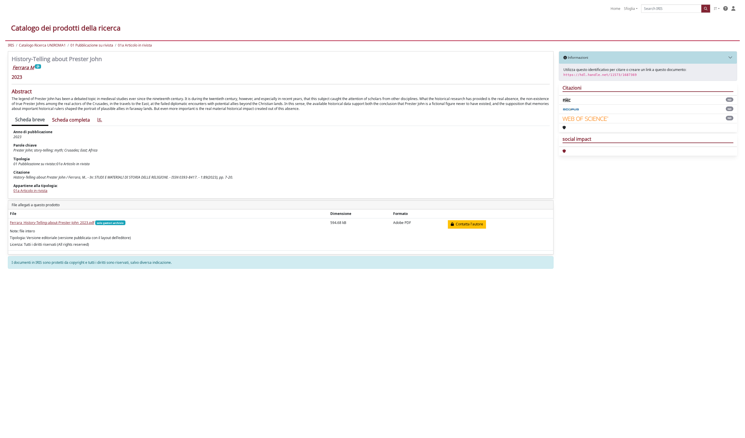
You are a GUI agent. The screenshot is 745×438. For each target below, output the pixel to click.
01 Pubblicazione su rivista (91, 45)
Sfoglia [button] (629, 8)
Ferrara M (23, 67)
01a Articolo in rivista (135, 45)
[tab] (100, 120)
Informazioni (577, 57)
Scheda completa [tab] (71, 120)
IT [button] (715, 8)
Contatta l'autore (468, 224)
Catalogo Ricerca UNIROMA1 (42, 45)
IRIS (11, 45)
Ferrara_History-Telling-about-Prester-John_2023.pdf (52, 222)
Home (615, 8)
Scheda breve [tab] (30, 119)
